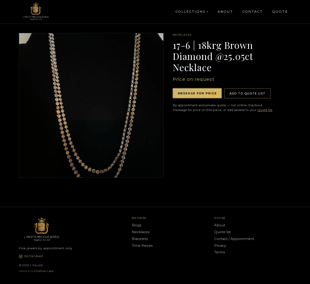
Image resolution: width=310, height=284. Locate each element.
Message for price (197, 93)
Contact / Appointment (234, 239)
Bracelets (140, 239)
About (225, 12)
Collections (191, 12)
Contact (252, 12)
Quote (280, 12)
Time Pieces (142, 246)
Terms (219, 252)
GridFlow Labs (43, 271)
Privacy (220, 246)
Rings (136, 225)
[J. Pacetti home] (35, 12)
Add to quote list (247, 93)
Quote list (264, 110)
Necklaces (182, 34)
